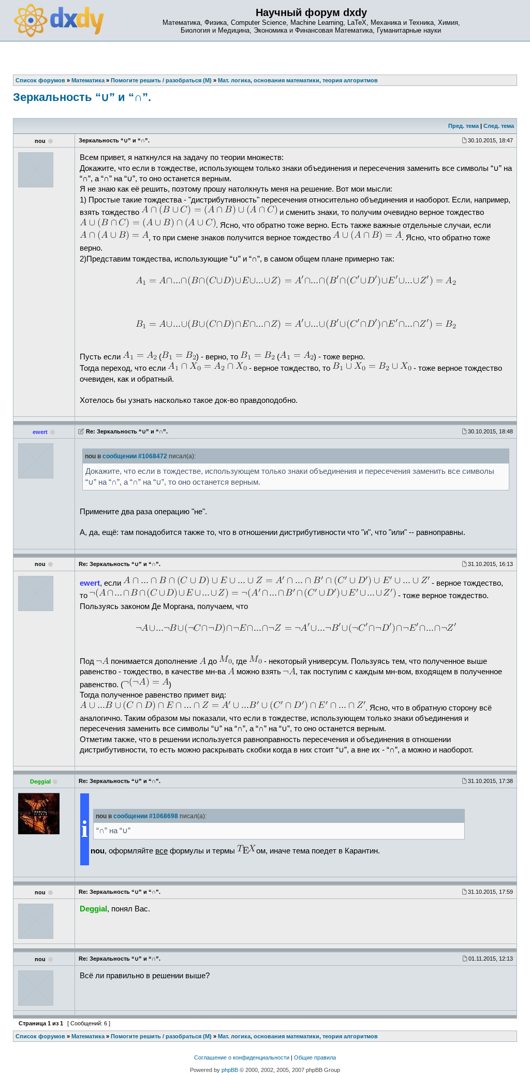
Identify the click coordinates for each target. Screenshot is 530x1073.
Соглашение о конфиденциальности (241, 1057)
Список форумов (40, 1036)
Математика (88, 1036)
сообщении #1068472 (134, 456)
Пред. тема (463, 126)
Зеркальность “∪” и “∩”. (82, 97)
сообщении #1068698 (145, 816)
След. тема (498, 126)
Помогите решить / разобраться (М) (161, 1036)
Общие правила (315, 1057)
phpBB (230, 1070)
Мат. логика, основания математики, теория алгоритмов (298, 1036)
